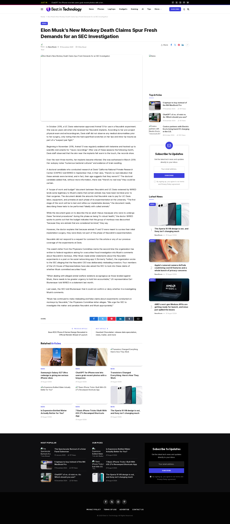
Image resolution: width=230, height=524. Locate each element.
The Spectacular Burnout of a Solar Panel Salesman (70, 450)
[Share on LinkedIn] (182, 45)
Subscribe (175, 9)
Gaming (134, 9)
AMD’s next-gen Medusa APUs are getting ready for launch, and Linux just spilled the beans (171, 307)
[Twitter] (32, 139)
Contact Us (138, 509)
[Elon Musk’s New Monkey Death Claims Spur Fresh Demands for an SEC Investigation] (91, 88)
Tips (149, 9)
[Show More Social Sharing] (187, 45)
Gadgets (123, 9)
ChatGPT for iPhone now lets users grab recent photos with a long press (78, 3)
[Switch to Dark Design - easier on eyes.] (184, 9)
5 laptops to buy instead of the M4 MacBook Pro (175, 104)
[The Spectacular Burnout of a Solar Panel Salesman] (46, 452)
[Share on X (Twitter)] (175, 45)
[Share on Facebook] (171, 45)
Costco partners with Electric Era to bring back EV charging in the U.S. (176, 129)
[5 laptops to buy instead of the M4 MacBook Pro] (155, 105)
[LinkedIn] (32, 145)
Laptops (111, 9)
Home (43, 17)
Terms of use (110, 509)
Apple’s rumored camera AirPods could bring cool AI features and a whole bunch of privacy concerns (171, 268)
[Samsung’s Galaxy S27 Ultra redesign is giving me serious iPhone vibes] (56, 357)
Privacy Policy (166, 184)
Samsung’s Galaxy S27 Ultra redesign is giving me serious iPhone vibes (54, 375)
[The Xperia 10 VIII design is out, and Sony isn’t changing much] (126, 395)
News (91, 9)
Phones (101, 9)
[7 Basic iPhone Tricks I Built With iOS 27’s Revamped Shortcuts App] (91, 395)
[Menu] (42, 9)
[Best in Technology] (64, 9)
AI (143, 9)
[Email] (32, 157)
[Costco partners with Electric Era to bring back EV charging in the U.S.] (155, 129)
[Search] (188, 9)
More (157, 9)
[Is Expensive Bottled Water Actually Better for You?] (56, 395)
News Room (52, 47)
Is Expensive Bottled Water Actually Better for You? (54, 411)
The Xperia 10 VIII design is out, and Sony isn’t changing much (125, 411)
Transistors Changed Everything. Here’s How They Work (125, 375)
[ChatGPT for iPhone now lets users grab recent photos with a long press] (91, 357)
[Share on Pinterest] (179, 45)
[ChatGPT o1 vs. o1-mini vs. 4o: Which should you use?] (155, 117)
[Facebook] (32, 132)
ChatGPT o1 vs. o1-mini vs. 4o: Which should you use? (175, 115)
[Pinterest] (32, 151)
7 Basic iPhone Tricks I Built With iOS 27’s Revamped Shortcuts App (91, 413)
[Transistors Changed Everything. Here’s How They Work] (126, 357)
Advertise (124, 509)
